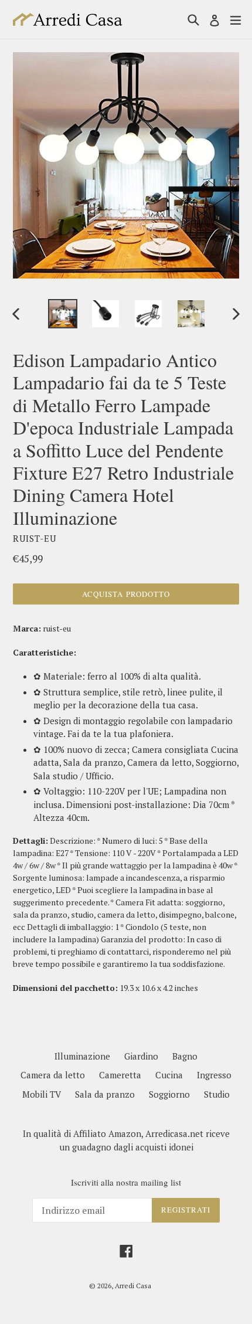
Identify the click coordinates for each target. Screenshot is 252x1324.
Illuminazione (82, 1056)
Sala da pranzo (105, 1094)
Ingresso (214, 1075)
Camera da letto (53, 1075)
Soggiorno (169, 1094)
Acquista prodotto (126, 594)
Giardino (141, 1056)
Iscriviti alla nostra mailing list (126, 1182)
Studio (217, 1094)
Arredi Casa (133, 1285)
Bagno (184, 1056)
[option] (62, 313)
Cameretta (120, 1075)
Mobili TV (41, 1094)
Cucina (169, 1075)
